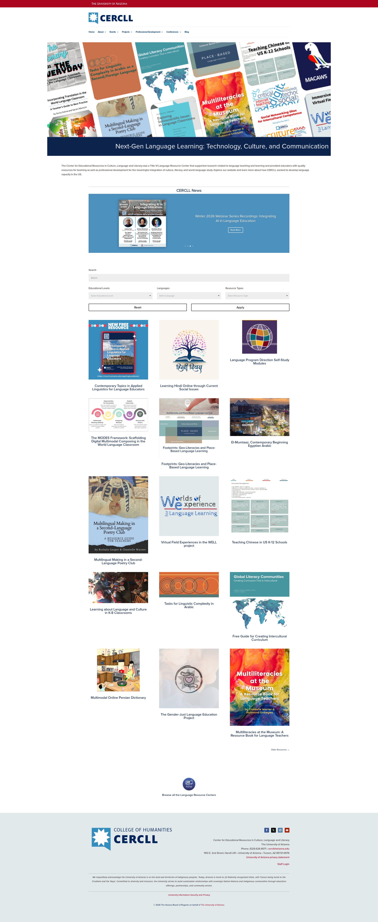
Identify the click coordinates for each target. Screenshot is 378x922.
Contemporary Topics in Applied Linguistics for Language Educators (236, 218)
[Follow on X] (273, 830)
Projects (125, 32)
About (100, 32)
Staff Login (283, 864)
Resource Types (234, 288)
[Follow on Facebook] (266, 830)
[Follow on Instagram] (280, 830)
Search (92, 270)
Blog (187, 32)
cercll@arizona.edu (278, 848)
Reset (137, 307)
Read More (235, 229)
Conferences (172, 32)
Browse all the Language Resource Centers (189, 795)
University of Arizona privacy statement (267, 857)
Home (91, 32)
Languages (163, 288)
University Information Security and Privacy (189, 894)
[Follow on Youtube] (287, 830)
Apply (240, 307)
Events (113, 32)
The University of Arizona (212, 904)
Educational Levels (99, 288)
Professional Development (148, 32)
